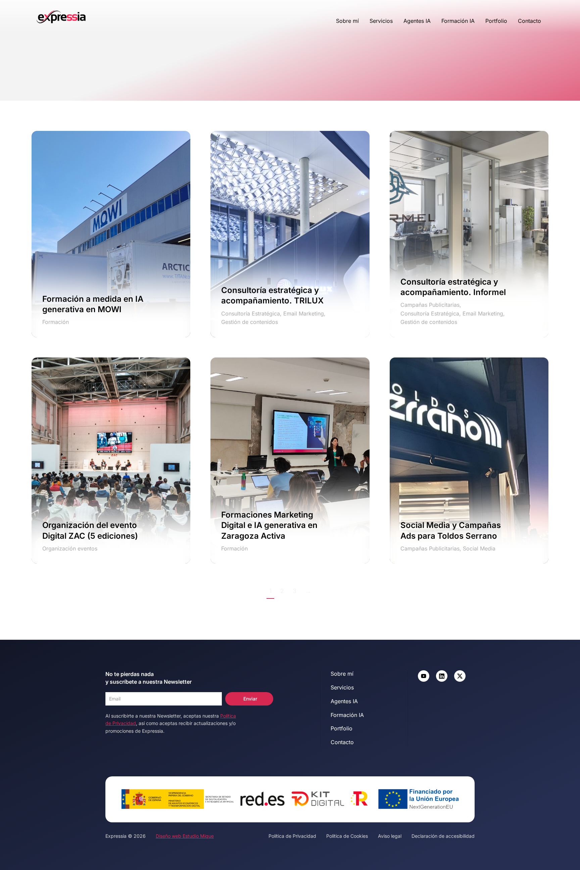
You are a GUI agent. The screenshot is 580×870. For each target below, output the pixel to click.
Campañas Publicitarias (430, 304)
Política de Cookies (347, 836)
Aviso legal (389, 836)
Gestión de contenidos (249, 322)
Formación (55, 322)
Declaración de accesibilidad (443, 836)
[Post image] (111, 234)
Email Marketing (303, 313)
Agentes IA (417, 20)
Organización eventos (69, 548)
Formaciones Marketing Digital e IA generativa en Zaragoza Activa (269, 525)
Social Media (479, 548)
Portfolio (496, 20)
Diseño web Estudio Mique (185, 836)
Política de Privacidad (292, 836)
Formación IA (458, 20)
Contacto (529, 20)
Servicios (381, 20)
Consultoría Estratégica (250, 313)
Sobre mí (347, 20)
